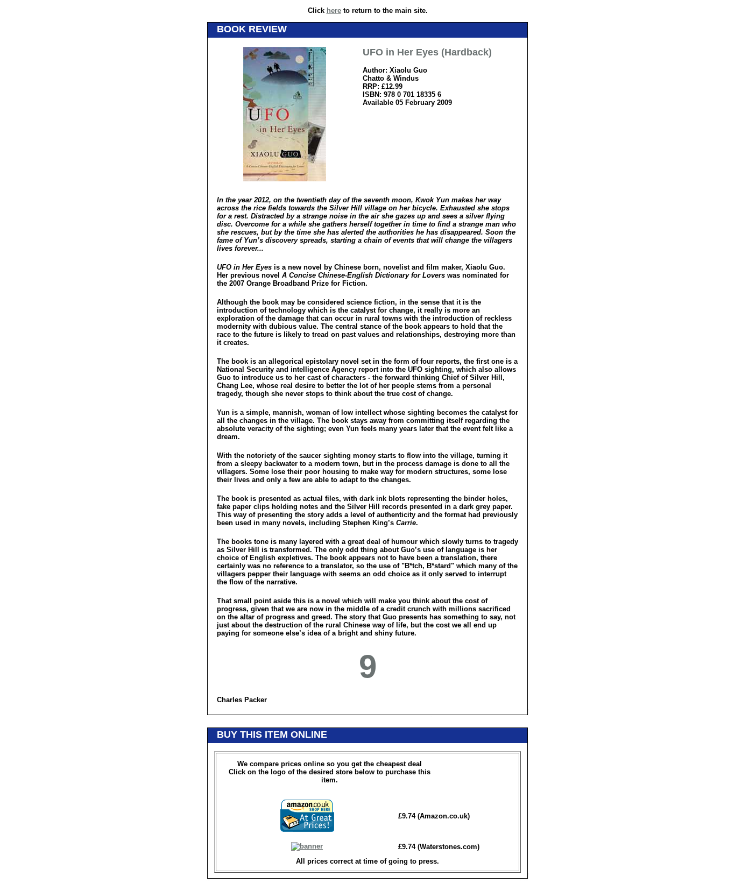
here (334, 10)
